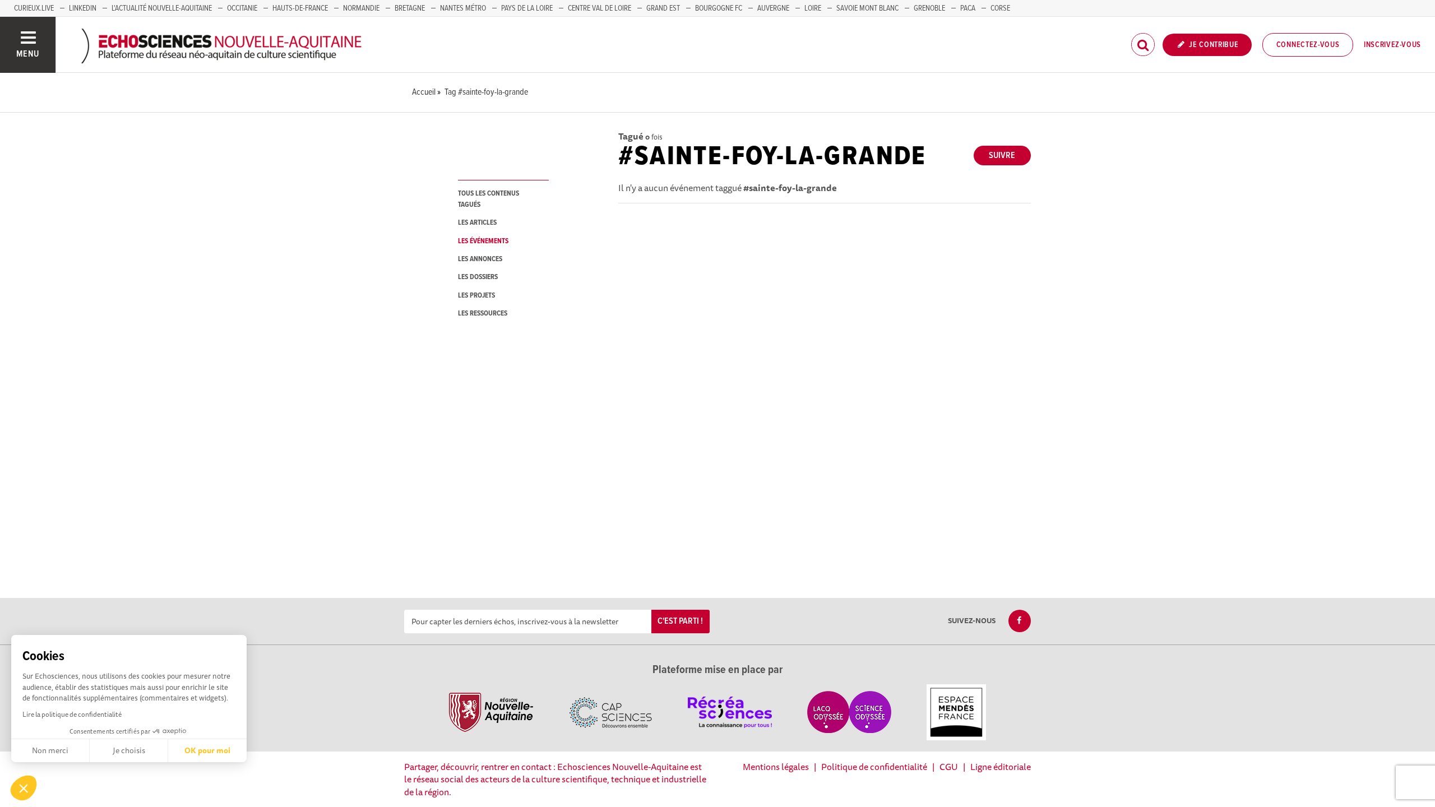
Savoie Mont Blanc (867, 8)
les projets (476, 295)
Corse (1000, 8)
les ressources (482, 313)
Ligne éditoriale (1000, 766)
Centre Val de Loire (599, 8)
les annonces (480, 259)
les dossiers (478, 277)
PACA (967, 8)
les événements (483, 241)
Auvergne (773, 8)
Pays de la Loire (527, 8)
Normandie (361, 8)
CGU (948, 766)
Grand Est (663, 8)
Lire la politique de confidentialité (72, 714)
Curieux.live (34, 8)
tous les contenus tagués (488, 199)
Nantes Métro (463, 8)
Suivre (1002, 155)
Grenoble (929, 8)
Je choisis (129, 750)
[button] (23, 787)
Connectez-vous (1308, 45)
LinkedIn (82, 8)
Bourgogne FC (718, 8)
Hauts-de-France (300, 8)
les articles (477, 223)
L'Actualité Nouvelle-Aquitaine (162, 8)
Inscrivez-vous (1392, 45)
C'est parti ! (680, 621)
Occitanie (242, 8)
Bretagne (410, 8)
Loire (812, 8)
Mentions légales (776, 766)
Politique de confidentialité (874, 766)
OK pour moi (207, 750)
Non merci (50, 750)
